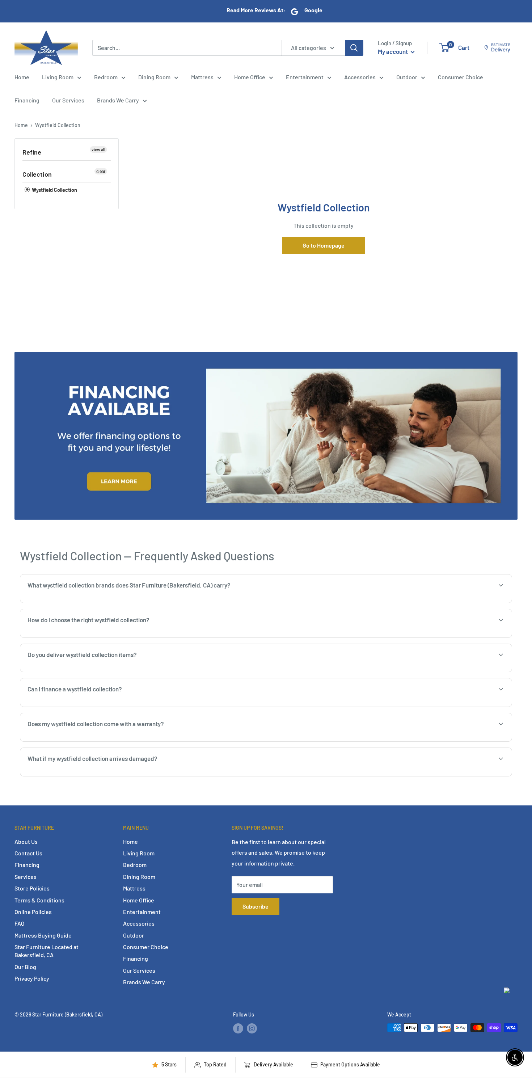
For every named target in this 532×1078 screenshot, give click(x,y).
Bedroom (106, 76)
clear (100, 171)
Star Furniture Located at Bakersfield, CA (46, 950)
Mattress (202, 76)
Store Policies (32, 888)
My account (393, 51)
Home (21, 76)
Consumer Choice (460, 76)
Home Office (249, 76)
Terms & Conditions (39, 900)
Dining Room (154, 76)
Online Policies (33, 911)
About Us (26, 841)
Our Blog (25, 966)
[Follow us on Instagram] (252, 1028)
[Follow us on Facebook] (238, 1028)
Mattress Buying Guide (43, 935)
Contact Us (28, 853)
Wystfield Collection (57, 125)
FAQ (19, 923)
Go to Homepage (324, 245)
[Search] (354, 47)
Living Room (57, 76)
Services (25, 876)
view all (98, 149)
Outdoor (406, 76)
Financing (26, 100)
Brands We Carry (118, 100)
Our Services (68, 100)
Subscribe (255, 906)
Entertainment (305, 76)
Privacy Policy (31, 978)
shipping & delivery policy (437, 671)
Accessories (360, 76)
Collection (37, 174)
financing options (84, 706)
